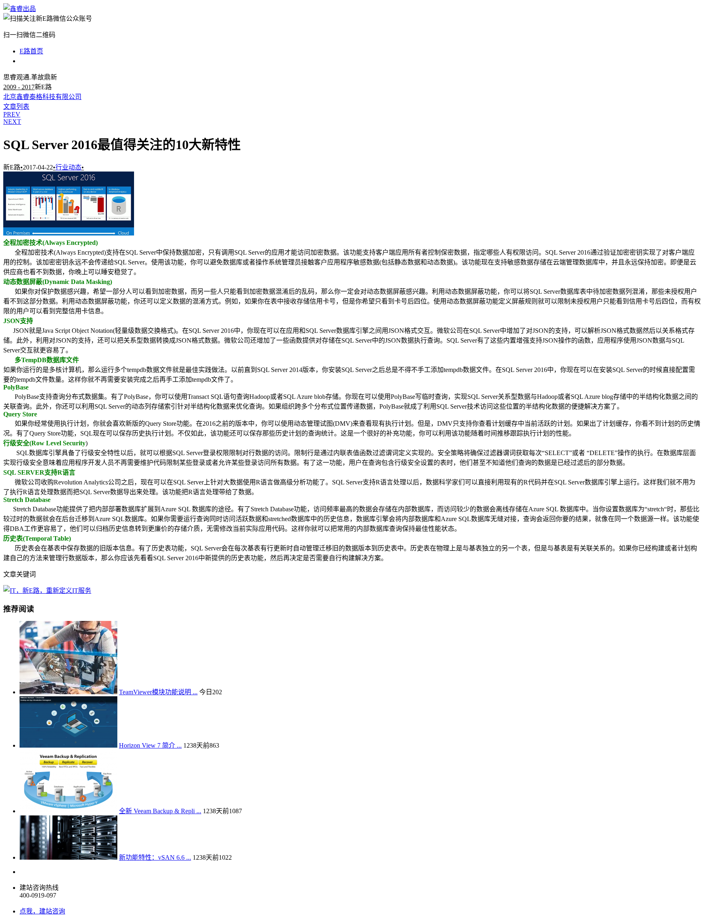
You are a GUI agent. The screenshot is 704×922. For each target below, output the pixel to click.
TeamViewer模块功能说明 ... (158, 692)
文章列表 (16, 106)
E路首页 (31, 51)
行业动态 (68, 167)
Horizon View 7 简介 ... (150, 745)
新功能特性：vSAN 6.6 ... (155, 857)
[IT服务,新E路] (47, 590)
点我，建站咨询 (42, 911)
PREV (11, 114)
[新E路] (19, 8)
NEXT (12, 121)
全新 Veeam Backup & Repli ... (160, 811)
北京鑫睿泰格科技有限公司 (42, 96)
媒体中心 (33, 60)
